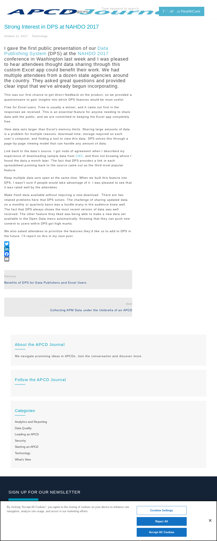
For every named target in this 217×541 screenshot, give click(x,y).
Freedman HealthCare (181, 11)
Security (20, 440)
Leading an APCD (27, 434)
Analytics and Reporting (31, 421)
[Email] (68, 259)
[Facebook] (68, 254)
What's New (23, 459)
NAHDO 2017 (93, 53)
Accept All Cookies (161, 532)
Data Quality (23, 428)
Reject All (161, 521)
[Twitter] (68, 243)
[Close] (210, 520)
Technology (40, 36)
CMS (79, 156)
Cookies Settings (161, 510)
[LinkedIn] (68, 248)
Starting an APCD (27, 446)
